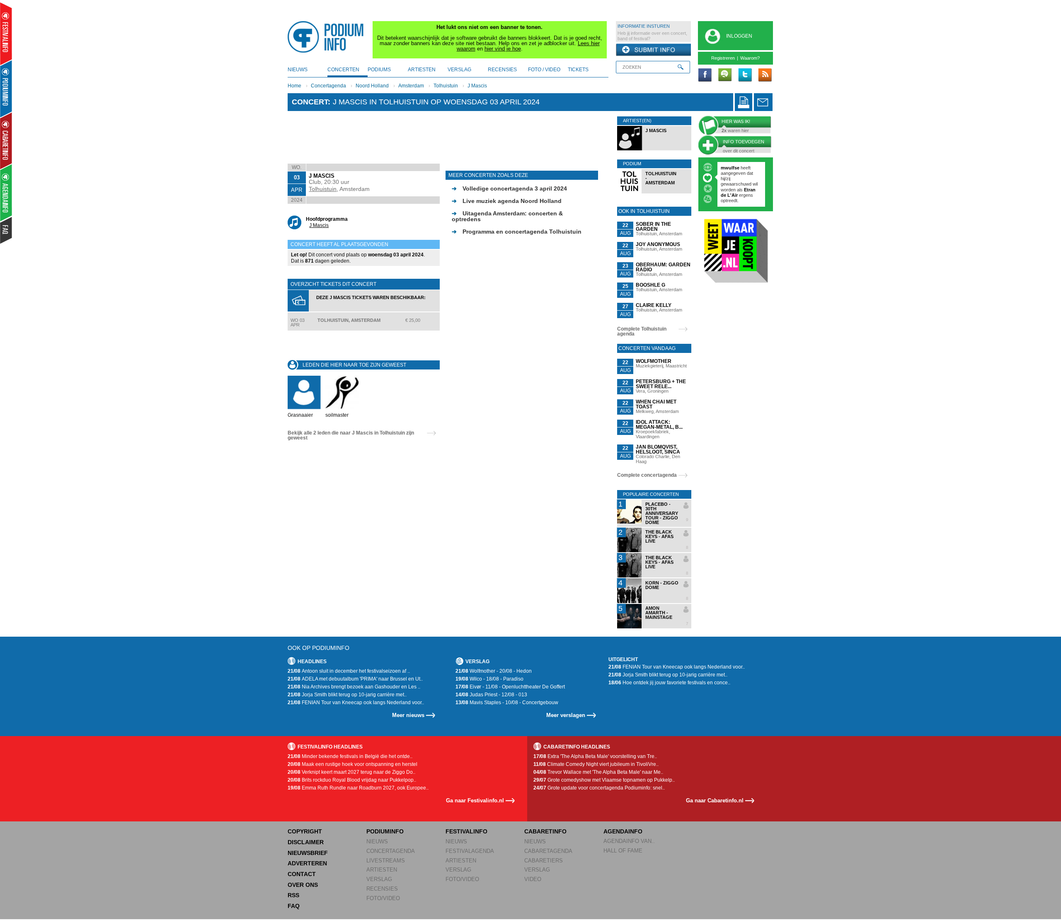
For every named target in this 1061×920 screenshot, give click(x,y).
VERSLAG (379, 879)
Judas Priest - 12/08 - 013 (491, 694)
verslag (459, 69)
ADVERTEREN (307, 863)
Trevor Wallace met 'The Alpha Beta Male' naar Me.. (598, 772)
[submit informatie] (653, 50)
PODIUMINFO (385, 831)
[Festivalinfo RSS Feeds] (765, 75)
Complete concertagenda (647, 475)
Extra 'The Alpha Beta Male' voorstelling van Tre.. (595, 756)
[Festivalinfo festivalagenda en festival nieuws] (6, 33)
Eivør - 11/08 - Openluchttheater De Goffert (510, 686)
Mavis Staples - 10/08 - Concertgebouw (506, 702)
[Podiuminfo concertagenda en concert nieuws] (6, 88)
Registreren (723, 58)
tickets (578, 69)
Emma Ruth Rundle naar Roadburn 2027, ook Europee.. (358, 787)
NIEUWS (377, 841)
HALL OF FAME (622, 851)
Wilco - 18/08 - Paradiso (489, 678)
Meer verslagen (565, 715)
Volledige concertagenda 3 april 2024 (509, 188)
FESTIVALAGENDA (470, 851)
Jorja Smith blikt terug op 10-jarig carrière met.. (347, 694)
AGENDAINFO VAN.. (629, 841)
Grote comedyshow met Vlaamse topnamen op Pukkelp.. (604, 780)
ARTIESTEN (381, 870)
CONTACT (302, 874)
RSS (293, 895)
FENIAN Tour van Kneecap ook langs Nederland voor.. (356, 702)
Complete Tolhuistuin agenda (641, 331)
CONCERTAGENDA (390, 851)
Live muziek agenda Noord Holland (507, 201)
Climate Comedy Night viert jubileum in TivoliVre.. (596, 764)
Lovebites (732, 178)
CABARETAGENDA (548, 851)
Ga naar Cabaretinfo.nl (715, 800)
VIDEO (532, 879)
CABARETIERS (543, 860)
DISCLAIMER (306, 842)
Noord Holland (372, 86)
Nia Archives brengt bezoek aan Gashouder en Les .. (354, 686)
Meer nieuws (408, 715)
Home (294, 86)
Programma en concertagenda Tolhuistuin (516, 231)
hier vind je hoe (502, 49)
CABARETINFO (545, 831)
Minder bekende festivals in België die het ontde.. (350, 756)
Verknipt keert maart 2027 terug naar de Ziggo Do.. (351, 772)
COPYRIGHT (305, 831)
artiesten (422, 69)
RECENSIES (382, 889)
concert (310, 102)
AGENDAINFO (622, 831)
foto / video (544, 69)
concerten (343, 69)
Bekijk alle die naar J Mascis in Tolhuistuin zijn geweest (351, 435)
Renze (727, 167)
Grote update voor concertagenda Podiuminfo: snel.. (599, 787)
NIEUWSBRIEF (308, 853)
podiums (379, 69)
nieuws (298, 69)
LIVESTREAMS (385, 860)
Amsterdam (411, 86)
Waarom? (750, 58)
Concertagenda (328, 86)
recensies (502, 69)
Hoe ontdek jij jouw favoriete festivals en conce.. (669, 682)
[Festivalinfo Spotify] (725, 75)
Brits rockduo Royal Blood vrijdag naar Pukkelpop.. (352, 780)
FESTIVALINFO (466, 831)
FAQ (294, 906)
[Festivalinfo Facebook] (705, 75)
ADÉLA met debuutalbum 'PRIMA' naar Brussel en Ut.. (355, 678)
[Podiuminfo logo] (328, 37)
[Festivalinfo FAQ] (6, 230)
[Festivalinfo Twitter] (745, 75)
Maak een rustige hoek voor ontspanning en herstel (352, 764)
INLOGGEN (739, 36)
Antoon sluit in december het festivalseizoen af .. (349, 671)
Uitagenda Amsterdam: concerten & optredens (507, 216)
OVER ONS (303, 884)
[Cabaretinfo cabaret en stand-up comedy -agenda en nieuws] (6, 140)
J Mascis (477, 86)
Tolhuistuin (446, 86)
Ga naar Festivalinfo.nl (475, 800)
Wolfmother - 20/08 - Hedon (493, 671)
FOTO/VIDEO (383, 898)
